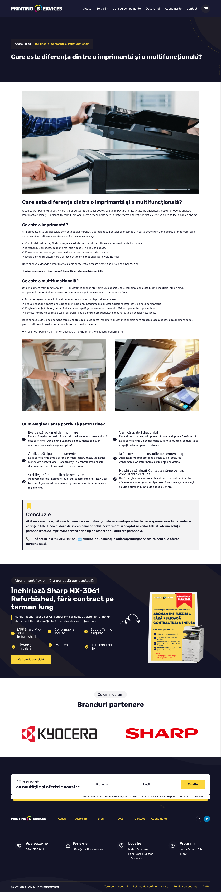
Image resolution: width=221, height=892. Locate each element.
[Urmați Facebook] (199, 819)
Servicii (101, 8)
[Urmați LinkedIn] (207, 819)
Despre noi (153, 8)
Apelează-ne (37, 843)
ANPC (206, 886)
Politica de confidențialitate (150, 886)
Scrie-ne (80, 843)
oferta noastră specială (88, 271)
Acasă (87, 8)
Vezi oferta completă (31, 659)
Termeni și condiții (116, 886)
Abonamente (173, 8)
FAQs (120, 818)
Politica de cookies (185, 886)
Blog (101, 818)
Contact (192, 8)
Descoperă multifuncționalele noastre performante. (93, 332)
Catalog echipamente (127, 8)
